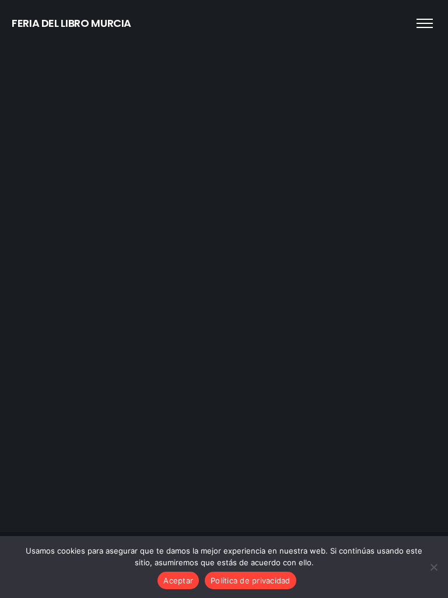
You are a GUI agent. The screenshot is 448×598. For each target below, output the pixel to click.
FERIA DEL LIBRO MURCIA (71, 23)
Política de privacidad (250, 580)
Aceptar (178, 580)
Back (224, 324)
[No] (433, 567)
